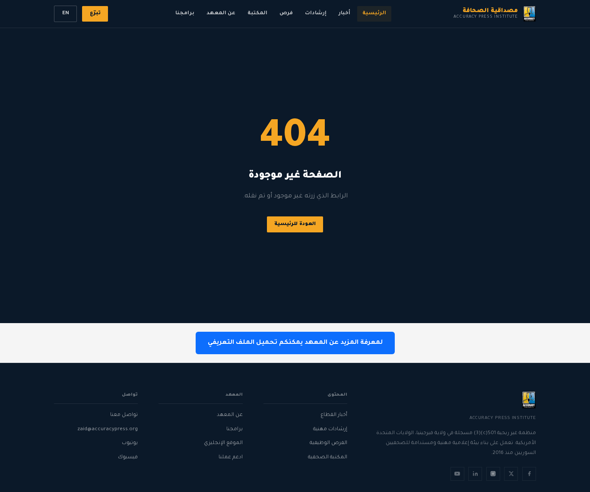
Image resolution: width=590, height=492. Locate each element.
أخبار (344, 13)
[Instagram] (493, 474)
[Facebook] (529, 474)
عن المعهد (220, 13)
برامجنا (184, 13)
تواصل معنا (124, 415)
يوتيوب (130, 443)
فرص (286, 13)
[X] (511, 474)
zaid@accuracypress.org (107, 429)
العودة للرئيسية (295, 224)
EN (65, 13)
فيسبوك (128, 457)
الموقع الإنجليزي (223, 443)
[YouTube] (457, 474)
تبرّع (95, 13)
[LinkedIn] (475, 474)
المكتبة (257, 13)
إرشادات (316, 13)
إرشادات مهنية (330, 429)
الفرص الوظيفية (328, 443)
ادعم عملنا (230, 457)
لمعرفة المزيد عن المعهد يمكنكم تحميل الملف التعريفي (295, 343)
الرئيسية (374, 13)
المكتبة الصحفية (327, 457)
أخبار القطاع (333, 415)
